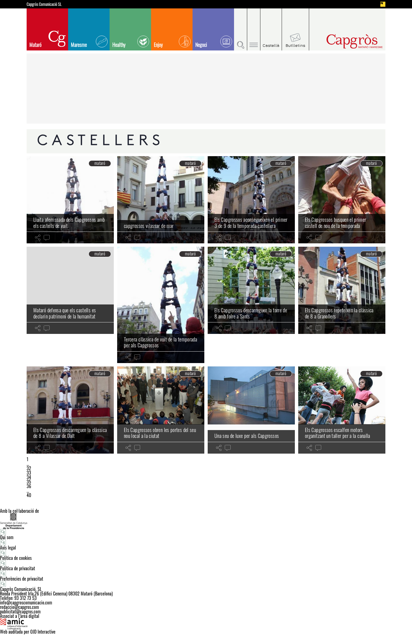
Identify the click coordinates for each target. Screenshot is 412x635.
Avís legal (8, 547)
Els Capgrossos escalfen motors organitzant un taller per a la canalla (337, 433)
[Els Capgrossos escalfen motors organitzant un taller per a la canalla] (341, 410)
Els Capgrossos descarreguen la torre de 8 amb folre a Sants (250, 313)
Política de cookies (16, 558)
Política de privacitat (17, 568)
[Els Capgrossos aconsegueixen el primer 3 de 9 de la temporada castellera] (251, 199)
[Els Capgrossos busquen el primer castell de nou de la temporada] (341, 199)
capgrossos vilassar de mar (148, 225)
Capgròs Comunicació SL (44, 4)
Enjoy (158, 44)
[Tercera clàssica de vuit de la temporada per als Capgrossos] (160, 305)
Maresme (79, 44)
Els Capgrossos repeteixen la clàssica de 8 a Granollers (339, 313)
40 (29, 495)
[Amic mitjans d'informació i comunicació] (206, 623)
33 (29, 472)
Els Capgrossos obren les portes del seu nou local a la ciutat (160, 433)
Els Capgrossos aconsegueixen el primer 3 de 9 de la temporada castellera (251, 222)
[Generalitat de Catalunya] (206, 521)
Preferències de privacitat (21, 578)
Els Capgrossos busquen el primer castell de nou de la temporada (335, 222)
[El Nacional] (382, 4)
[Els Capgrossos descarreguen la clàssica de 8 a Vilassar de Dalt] (70, 410)
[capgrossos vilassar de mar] (160, 199)
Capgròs (343, 41)
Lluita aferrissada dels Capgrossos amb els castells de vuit (69, 222)
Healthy (119, 44)
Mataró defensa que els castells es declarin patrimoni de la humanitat (64, 313)
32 (29, 468)
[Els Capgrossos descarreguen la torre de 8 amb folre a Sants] (251, 290)
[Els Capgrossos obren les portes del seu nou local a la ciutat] (160, 410)
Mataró (35, 44)
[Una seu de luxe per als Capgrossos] (251, 410)
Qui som (6, 537)
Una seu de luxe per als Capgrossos (246, 435)
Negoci (201, 44)
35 (29, 481)
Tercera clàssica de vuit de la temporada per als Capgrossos (160, 342)
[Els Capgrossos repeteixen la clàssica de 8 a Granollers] (341, 290)
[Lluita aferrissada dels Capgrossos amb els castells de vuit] (70, 199)
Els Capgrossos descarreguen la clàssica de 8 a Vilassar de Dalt (70, 433)
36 (29, 486)
